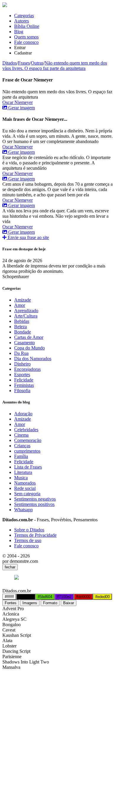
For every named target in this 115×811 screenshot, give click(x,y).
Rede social (25, 488)
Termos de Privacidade (35, 535)
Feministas (24, 385)
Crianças (22, 445)
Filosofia (22, 390)
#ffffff (9, 596)
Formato (50, 603)
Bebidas (21, 321)
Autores (21, 20)
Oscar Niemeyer (17, 102)
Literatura (23, 472)
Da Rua (21, 353)
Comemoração (27, 440)
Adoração (23, 413)
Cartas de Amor (28, 337)
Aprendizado (26, 310)
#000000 (26, 596)
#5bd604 (45, 596)
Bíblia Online (26, 26)
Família (21, 456)
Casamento (24, 342)
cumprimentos (27, 450)
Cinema (21, 434)
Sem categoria (27, 493)
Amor (19, 305)
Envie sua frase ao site (27, 237)
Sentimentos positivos (34, 504)
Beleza (20, 326)
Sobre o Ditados (29, 529)
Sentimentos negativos (35, 498)
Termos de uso (27, 540)
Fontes (11, 603)
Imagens (29, 603)
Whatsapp (23, 509)
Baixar (68, 603)
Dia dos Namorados (32, 358)
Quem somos (26, 36)
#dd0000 (83, 596)
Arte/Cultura (25, 315)
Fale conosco (26, 42)
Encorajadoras (27, 369)
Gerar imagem (21, 107)
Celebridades (26, 429)
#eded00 (102, 596)
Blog (18, 31)
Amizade (22, 299)
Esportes (22, 374)
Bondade (22, 331)
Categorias (24, 15)
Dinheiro (22, 363)
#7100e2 (64, 596)
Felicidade (23, 379)
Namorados (25, 482)
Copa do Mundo (29, 347)
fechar (10, 567)
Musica (21, 477)
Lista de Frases (28, 466)
